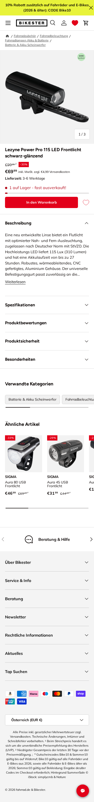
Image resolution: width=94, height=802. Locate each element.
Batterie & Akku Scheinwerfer (25, 45)
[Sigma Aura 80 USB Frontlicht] (23, 453)
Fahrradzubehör (25, 36)
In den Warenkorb (41, 202)
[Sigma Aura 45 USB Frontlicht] (65, 453)
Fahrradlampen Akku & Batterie (27, 40)
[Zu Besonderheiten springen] (81, 57)
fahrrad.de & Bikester (30, 790)
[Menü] (8, 22)
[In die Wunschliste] (83, 202)
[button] (74, 22)
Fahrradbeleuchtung (54, 36)
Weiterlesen (15, 281)
